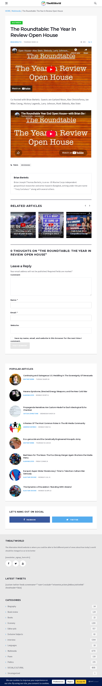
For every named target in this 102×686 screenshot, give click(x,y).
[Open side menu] (6, 3)
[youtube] (23, 563)
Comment (15, 275)
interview (11, 640)
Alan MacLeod (28, 395)
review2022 (25, 165)
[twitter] (16, 563)
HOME (7, 11)
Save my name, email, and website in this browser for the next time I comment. (46, 339)
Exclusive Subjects (15, 634)
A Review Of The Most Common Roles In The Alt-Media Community (54, 423)
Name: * (14, 300)
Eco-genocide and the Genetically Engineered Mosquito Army (52, 439)
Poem (9, 656)
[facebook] (8, 563)
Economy (11, 623)
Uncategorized (13, 673)
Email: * (14, 313)
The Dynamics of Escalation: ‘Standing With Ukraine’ (47, 487)
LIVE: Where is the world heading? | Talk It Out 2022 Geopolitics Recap (79, 230)
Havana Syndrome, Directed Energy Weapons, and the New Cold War (55, 391)
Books (10, 617)
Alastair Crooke (29, 477)
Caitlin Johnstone (30, 414)
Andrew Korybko (29, 427)
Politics (10, 662)
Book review (12, 612)
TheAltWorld (53, 3)
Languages (12, 645)
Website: (14, 325)
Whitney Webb (28, 379)
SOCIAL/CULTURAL (15, 667)
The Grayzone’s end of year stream (23, 232)
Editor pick (11, 628)
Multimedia (16, 11)
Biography (11, 606)
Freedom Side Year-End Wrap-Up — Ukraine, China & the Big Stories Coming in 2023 (51, 228)
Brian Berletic (16, 42)
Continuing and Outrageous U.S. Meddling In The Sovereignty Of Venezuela (58, 375)
